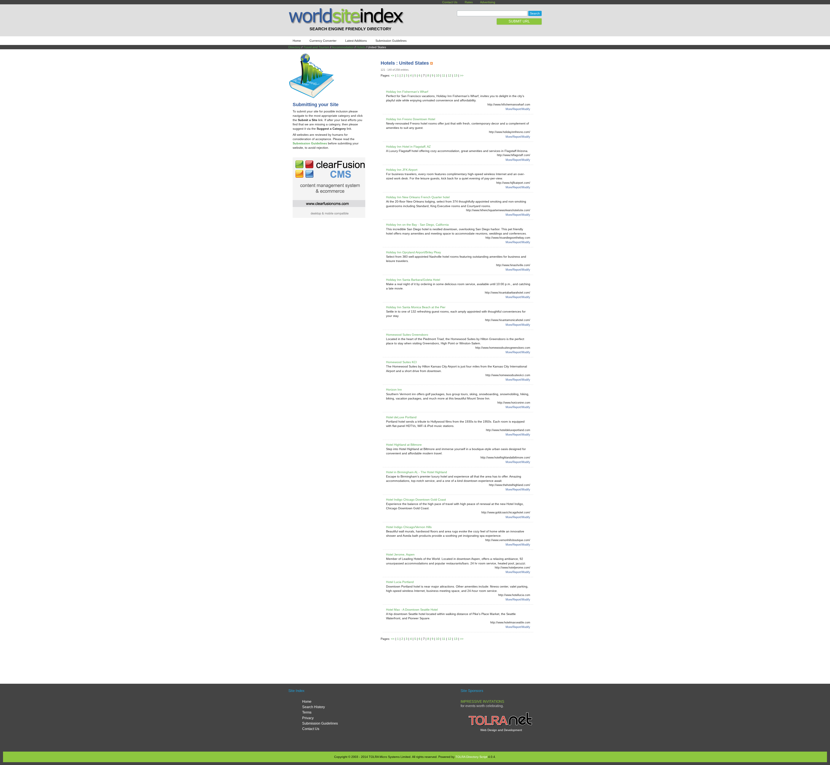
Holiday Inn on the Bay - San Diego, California (417, 224)
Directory (294, 47)
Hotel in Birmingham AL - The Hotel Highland (416, 472)
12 (449, 75)
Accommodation (343, 47)
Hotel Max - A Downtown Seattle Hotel (412, 609)
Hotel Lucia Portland (400, 582)
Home (297, 40)
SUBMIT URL (519, 21)
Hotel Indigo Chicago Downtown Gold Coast (416, 499)
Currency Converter (323, 40)
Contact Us (449, 2)
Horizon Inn (394, 389)
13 (455, 75)
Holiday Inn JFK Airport (401, 169)
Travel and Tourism (316, 47)
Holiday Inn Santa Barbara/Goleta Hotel (413, 279)
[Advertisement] (459, 657)
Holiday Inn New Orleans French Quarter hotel (418, 197)
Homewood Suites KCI (401, 362)
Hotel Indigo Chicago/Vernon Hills (409, 527)
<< (392, 75)
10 (437, 75)
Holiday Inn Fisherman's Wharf (407, 91)
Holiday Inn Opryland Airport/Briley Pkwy (413, 252)
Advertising (487, 2)
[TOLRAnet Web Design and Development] (501, 725)
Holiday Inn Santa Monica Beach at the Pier (415, 307)
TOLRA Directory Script (471, 757)
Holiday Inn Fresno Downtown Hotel (410, 119)
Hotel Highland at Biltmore (404, 444)
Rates (469, 2)
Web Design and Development (501, 730)
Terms (306, 712)
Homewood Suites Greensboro (407, 334)
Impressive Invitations (482, 701)
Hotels (360, 47)
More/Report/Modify (518, 109)
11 (443, 75)
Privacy (308, 718)
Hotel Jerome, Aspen (400, 554)
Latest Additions (356, 40)
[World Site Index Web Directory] (347, 22)
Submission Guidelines (391, 40)
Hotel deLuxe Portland (401, 417)
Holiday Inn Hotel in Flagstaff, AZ (408, 146)
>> (461, 75)
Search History (313, 707)
